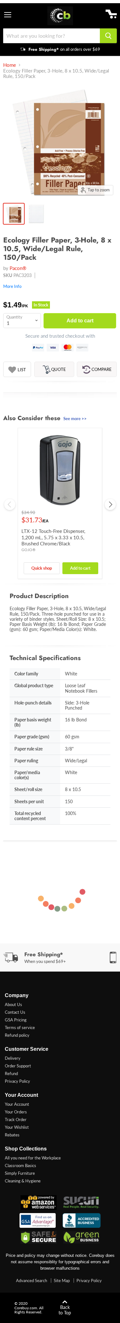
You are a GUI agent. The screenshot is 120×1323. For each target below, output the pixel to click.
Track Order (16, 1119)
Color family (26, 673)
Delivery (12, 1058)
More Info (12, 286)
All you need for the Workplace (33, 1157)
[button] (17, 369)
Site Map (62, 1280)
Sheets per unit (29, 801)
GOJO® (28, 549)
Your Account (17, 1104)
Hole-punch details (33, 702)
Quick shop (41, 568)
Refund (11, 1073)
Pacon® (18, 268)
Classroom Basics (20, 1165)
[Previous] (9, 504)
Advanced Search (31, 1280)
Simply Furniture (20, 1173)
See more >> (75, 418)
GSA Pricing (16, 1019)
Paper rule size (28, 748)
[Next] (110, 504)
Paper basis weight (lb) (32, 722)
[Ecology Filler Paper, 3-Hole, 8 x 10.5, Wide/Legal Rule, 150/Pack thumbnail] (14, 214)
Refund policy (17, 1035)
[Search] (108, 35)
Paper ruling (26, 760)
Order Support (18, 1065)
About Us (13, 1004)
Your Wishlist (17, 1127)
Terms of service (20, 1027)
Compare (102, 369)
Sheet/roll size (28, 789)
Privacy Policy (17, 1081)
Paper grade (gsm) (31, 736)
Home (9, 65)
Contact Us (15, 1012)
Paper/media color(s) (27, 775)
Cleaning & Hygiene (23, 1180)
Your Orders (16, 1111)
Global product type (33, 685)
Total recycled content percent (30, 816)
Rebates (12, 1134)
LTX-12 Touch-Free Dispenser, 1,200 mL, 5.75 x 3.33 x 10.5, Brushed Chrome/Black (53, 537)
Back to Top (65, 1309)
